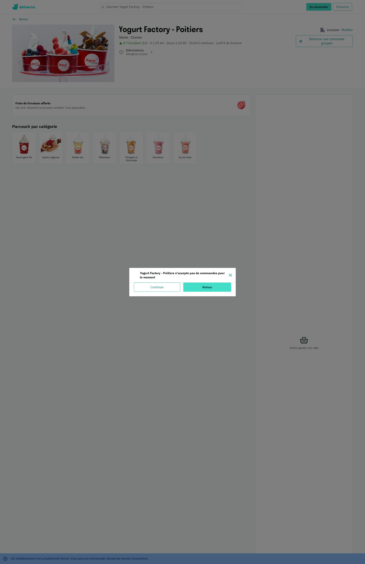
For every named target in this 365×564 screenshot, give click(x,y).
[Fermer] (230, 275)
